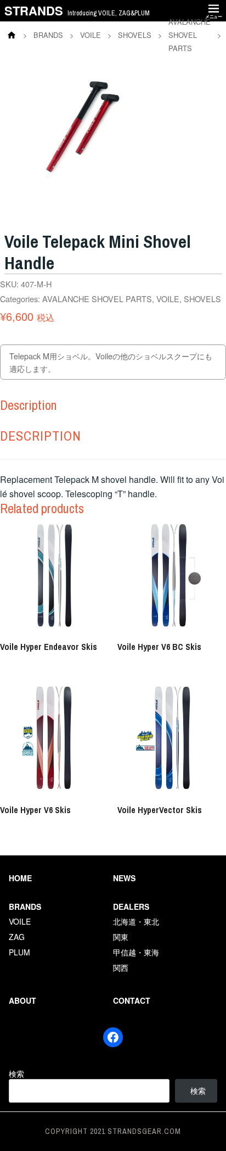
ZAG (17, 936)
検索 (16, 1073)
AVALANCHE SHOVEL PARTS (97, 298)
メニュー (213, 16)
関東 (120, 936)
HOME (20, 877)
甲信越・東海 (136, 952)
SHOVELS (202, 298)
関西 (120, 967)
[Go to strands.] (11, 35)
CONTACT (131, 1000)
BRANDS (25, 906)
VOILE (167, 298)
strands (33, 10)
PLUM (19, 952)
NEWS (124, 877)
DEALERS (131, 906)
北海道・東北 (136, 921)
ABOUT (22, 1000)
